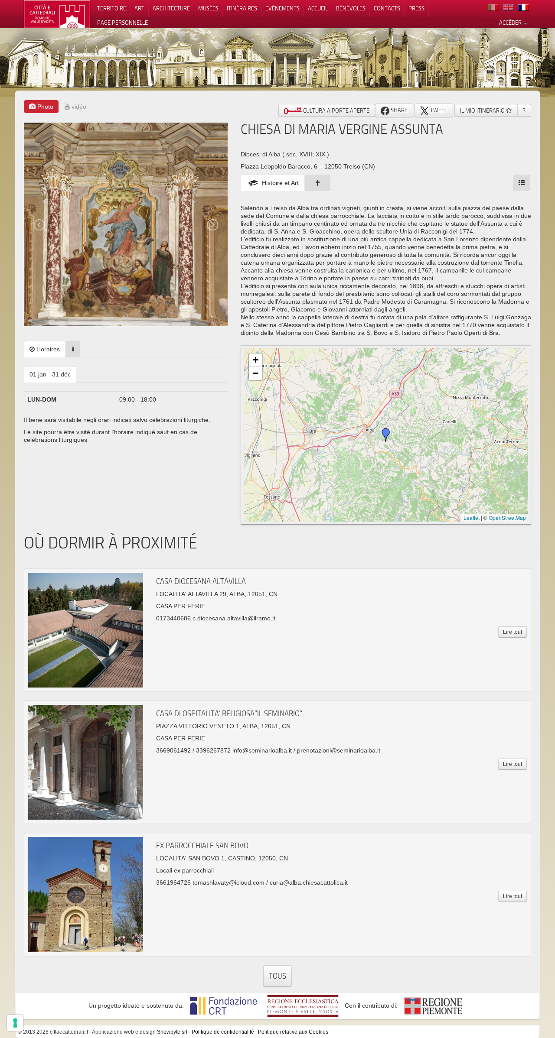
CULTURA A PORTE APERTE (335, 110)
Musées (208, 8)
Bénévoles (351, 8)
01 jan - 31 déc (50, 374)
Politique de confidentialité (223, 1032)
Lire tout (512, 632)
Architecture (171, 8)
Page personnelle (122, 22)
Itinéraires (242, 8)
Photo (44, 106)
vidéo (78, 106)
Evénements (282, 8)
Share (398, 110)
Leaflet (472, 517)
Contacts (387, 8)
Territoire (111, 8)
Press (416, 8)
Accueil (318, 8)
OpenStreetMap (507, 517)
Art (139, 8)
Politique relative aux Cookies (293, 1032)
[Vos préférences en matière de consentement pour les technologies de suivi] (15, 1023)
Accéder (511, 22)
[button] (386, 435)
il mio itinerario (483, 110)
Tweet (438, 110)
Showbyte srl (172, 1032)
